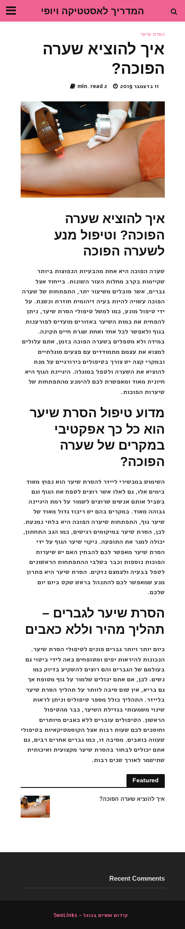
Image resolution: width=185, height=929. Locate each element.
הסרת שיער (152, 34)
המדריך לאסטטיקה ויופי (92, 11)
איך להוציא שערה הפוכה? (131, 799)
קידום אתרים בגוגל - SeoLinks (90, 915)
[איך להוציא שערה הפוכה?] (35, 806)
